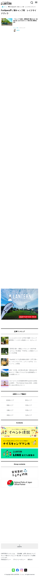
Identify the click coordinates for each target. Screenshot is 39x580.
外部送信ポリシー (6, 559)
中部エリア (28, 405)
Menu (36, 1)
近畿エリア (10, 410)
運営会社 (30, 559)
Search (32, 1)
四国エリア (10, 415)
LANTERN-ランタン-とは (8, 553)
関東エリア (10, 405)
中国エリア (28, 410)
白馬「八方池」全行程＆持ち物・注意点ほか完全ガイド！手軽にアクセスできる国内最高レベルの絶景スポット (23, 372)
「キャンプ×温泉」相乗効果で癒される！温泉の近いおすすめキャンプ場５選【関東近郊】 (25, 20)
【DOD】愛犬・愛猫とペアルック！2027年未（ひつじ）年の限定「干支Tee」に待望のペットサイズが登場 (23, 351)
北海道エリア (10, 400)
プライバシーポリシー (19, 559)
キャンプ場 (15, 27)
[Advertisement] (19, 51)
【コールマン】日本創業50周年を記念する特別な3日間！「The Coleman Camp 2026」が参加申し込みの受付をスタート (23, 383)
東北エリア (28, 400)
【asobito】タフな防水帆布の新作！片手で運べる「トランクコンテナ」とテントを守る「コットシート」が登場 (23, 361)
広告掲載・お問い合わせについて (26, 553)
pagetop (19, 546)
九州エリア (28, 415)
